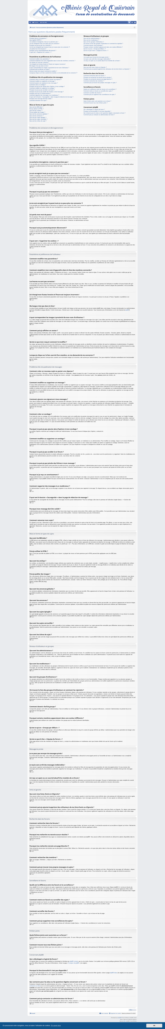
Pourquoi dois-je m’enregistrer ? (38, 38)
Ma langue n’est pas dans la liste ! (39, 66)
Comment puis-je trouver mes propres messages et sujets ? (100, 82)
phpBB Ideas (113, 972)
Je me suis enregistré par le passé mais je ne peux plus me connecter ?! (50, 47)
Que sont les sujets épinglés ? (38, 117)
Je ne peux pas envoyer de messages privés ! (96, 57)
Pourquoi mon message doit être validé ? (41, 98)
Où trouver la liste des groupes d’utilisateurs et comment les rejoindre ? (103, 43)
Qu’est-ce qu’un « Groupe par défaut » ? (95, 49)
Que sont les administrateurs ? (92, 38)
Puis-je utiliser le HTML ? (36, 109)
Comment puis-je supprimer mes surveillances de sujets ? (100, 94)
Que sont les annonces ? (36, 116)
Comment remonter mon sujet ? (38, 100)
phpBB (127, 310)
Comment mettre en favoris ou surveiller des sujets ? (98, 91)
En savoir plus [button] (56, 1025)
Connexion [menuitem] (132, 23)
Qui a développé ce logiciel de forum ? (94, 109)
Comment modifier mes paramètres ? (40, 59)
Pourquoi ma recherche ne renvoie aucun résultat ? (98, 77)
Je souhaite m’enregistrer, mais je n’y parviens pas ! (44, 42)
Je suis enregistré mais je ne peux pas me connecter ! (45, 43)
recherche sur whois (35, 986)
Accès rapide (30, 23)
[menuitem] (129, 22)
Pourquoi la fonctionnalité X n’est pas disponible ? (97, 111)
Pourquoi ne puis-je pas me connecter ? (40, 45)
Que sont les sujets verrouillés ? (38, 119)
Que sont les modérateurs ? (91, 40)
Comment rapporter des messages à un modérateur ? (44, 95)
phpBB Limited (74, 961)
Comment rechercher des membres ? (94, 81)
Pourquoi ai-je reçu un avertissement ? (40, 93)
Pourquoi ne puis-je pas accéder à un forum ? (42, 90)
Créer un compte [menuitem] (135, 23)
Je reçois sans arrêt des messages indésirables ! (97, 59)
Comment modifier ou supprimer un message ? (42, 81)
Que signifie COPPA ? (36, 40)
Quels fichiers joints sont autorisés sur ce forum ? (97, 101)
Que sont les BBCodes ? (36, 107)
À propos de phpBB (73, 963)
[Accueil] (82, 11)
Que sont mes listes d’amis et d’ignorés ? (95, 67)
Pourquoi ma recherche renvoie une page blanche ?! (98, 79)
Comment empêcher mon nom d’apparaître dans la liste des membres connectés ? (52, 60)
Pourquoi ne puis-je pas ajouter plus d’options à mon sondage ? (47, 86)
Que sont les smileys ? (36, 110)
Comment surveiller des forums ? (93, 93)
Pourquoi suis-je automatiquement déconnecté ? (43, 50)
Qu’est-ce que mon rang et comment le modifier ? (43, 71)
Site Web (44, 22)
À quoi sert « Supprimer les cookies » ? (40, 52)
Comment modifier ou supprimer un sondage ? (42, 88)
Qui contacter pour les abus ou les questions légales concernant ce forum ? (104, 113)
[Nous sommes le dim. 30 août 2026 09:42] (134, 27)
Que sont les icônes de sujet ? (38, 121)
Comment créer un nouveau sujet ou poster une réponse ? (46, 79)
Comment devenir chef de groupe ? (93, 45)
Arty (124, 1021)
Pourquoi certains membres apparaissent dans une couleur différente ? (103, 47)
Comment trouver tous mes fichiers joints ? (95, 103)
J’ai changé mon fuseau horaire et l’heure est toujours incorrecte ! (48, 64)
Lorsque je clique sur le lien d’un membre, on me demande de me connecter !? (53, 73)
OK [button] (154, 1025)
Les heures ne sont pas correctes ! (39, 62)
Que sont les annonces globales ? (39, 114)
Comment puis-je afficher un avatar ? (40, 69)
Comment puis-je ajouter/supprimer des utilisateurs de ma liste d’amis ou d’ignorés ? (107, 69)
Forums (36, 22)
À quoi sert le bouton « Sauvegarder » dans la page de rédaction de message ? (51, 97)
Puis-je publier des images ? (37, 112)
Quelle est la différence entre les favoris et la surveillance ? (100, 89)
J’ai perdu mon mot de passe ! (38, 49)
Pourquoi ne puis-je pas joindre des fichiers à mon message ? (47, 91)
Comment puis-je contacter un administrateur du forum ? (99, 114)
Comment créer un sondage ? (38, 84)
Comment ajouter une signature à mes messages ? (44, 83)
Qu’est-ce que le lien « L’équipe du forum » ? (96, 50)
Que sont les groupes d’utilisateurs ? (94, 42)
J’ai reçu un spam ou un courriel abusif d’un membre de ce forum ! (102, 60)
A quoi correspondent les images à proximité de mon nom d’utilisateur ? (49, 67)
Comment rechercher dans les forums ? (94, 75)
